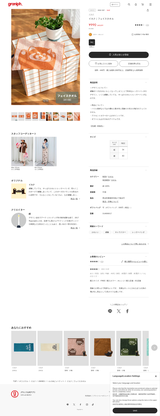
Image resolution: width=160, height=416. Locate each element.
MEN (104, 177)
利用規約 (88, 396)
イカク (91, 14)
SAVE (135, 411)
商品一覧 (74, 199)
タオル (110, 177)
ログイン (115, 4)
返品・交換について (110, 202)
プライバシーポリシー (100, 396)
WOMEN (106, 180)
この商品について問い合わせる (133, 244)
